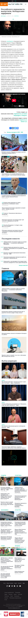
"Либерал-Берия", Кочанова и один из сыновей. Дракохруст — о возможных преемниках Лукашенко (15, 243)
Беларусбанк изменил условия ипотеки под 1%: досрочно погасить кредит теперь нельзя (13, 312)
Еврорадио (3, 16)
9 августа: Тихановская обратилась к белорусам (12, 214)
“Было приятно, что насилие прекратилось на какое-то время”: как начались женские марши (13, 174)
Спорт (3, 545)
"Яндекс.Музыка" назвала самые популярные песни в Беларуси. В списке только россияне (20, 540)
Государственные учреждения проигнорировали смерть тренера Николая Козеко (14, 196)
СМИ (22, 132)
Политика (18, 475)
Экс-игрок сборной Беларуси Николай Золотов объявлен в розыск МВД (6, 575)
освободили (9, 41)
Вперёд (27, 614)
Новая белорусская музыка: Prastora (19, 572)
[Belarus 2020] (14, 614)
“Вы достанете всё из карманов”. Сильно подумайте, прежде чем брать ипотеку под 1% (7, 531)
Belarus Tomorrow (10, 583)
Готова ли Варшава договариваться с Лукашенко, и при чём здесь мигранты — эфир (14, 404)
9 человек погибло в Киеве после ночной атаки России (13, 467)
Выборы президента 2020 (13, 132)
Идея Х (15, 583)
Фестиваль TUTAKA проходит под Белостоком (19, 566)
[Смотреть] (13, 19)
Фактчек (19, 583)
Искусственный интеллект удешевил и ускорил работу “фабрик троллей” (13, 208)
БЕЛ (12, 1)
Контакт (6, 598)
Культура (18, 510)
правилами (20, 606)
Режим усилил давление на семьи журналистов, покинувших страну (11, 203)
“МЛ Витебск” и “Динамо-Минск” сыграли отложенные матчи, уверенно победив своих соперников (7, 560)
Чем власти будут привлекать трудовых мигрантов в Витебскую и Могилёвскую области (14, 447)
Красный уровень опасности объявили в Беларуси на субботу (14, 334)
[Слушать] (3, 380)
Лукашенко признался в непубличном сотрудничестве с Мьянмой (21, 505)
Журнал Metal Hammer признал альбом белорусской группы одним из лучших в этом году (21, 532)
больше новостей (23, 265)
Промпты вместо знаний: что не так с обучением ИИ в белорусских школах (14, 356)
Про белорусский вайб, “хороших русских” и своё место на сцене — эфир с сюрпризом (14, 382)
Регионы (10, 594)
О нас (5, 599)
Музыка (17, 545)
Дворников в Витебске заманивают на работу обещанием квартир (6, 538)
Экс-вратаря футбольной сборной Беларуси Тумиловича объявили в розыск (7, 568)
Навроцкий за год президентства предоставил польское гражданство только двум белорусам (15, 262)
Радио (5, 594)
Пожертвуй (17, 592)
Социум (3, 475)
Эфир (24, 583)
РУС (15, 1)
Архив (15, 594)
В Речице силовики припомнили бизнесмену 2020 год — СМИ (14, 253)
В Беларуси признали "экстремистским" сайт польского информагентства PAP (13, 220)
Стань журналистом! (9, 592)
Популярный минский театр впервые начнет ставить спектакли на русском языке (20, 524)
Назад (0, 614)
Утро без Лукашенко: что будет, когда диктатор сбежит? (12, 226)
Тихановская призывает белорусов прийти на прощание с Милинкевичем (15, 257)
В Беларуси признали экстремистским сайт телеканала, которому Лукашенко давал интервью (12, 231)
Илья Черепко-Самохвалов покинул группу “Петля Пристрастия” (20, 559)
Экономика (4, 510)
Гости (4, 583)
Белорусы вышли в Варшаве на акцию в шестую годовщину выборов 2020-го (14, 152)
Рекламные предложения (15, 598)
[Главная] (15, 4)
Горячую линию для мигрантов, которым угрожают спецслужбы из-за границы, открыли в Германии (15, 248)
